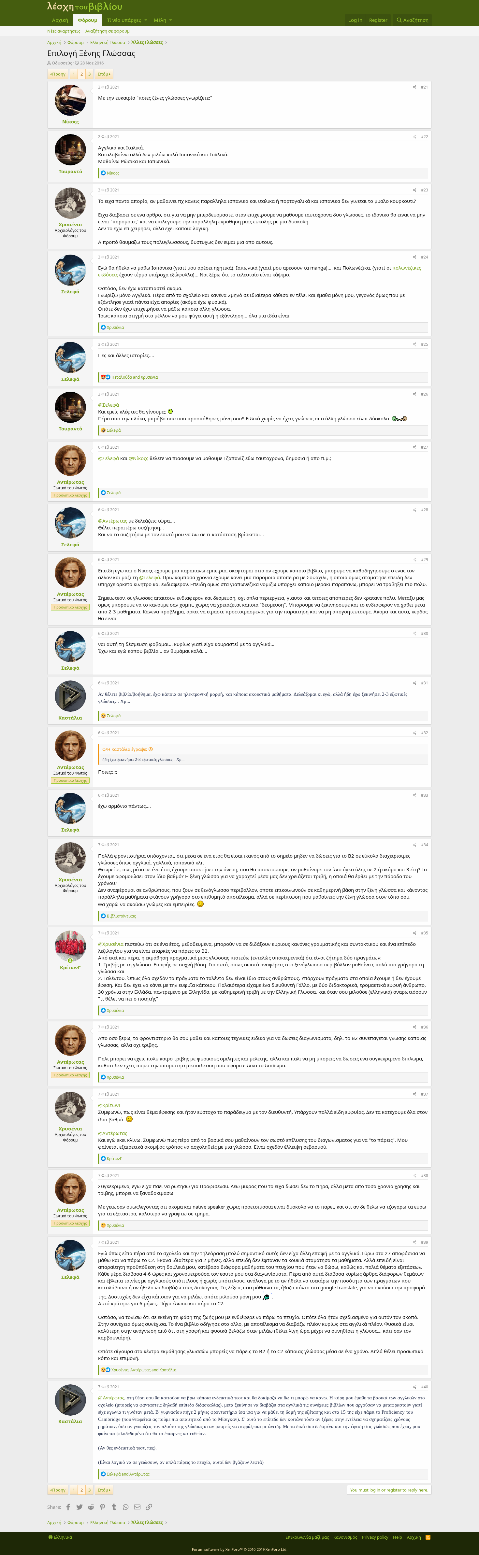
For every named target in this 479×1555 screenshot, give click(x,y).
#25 (424, 344)
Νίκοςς (70, 121)
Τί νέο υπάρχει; (124, 20)
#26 (424, 394)
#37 (424, 1094)
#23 (424, 190)
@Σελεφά (108, 404)
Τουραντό (70, 171)
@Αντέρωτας (112, 520)
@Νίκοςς (138, 458)
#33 (424, 795)
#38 (424, 1175)
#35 (424, 933)
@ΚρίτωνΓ (109, 1105)
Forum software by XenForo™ (239, 1549)
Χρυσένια (70, 224)
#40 (424, 1387)
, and (143, 1370)
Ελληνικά (62, 1537)
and (134, 377)
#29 (424, 559)
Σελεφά (70, 291)
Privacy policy (375, 1537)
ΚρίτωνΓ (70, 967)
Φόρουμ (87, 20)
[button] (146, 20)
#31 (424, 683)
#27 (424, 447)
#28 (424, 509)
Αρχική (60, 20)
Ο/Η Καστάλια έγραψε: (124, 749)
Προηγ (58, 74)
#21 (424, 87)
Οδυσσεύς (62, 63)
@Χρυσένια (110, 944)
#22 (424, 136)
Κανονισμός (345, 1537)
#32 (424, 732)
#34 (424, 845)
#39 (424, 1242)
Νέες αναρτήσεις (63, 31)
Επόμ (103, 74)
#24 (424, 257)
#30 (424, 633)
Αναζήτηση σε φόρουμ (107, 31)
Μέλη (160, 20)
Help (397, 1537)
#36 (424, 1027)
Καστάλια (70, 717)
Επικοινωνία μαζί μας (307, 1537)
